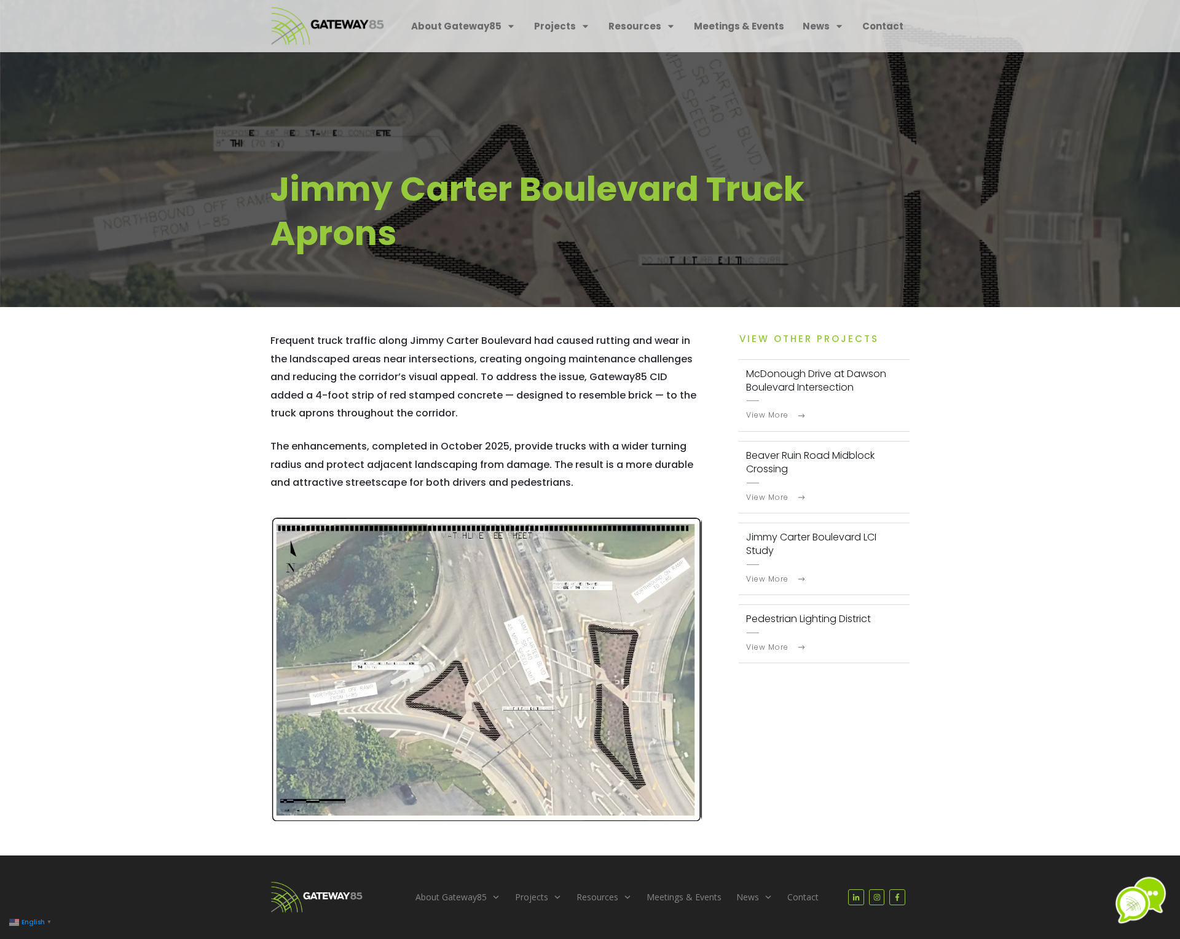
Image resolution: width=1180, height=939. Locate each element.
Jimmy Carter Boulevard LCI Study (811, 544)
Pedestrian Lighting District (808, 619)
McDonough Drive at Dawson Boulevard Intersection (816, 380)
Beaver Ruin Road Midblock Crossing (810, 462)
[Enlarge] (686, 532)
